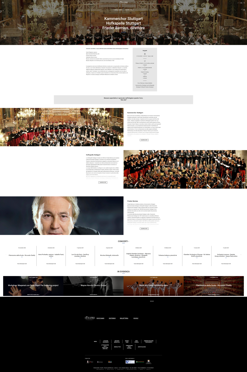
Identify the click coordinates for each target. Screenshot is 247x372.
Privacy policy (110, 369)
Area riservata (100, 369)
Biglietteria (124, 318)
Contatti (148, 369)
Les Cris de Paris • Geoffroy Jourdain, (80, 255)
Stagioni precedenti (106, 341)
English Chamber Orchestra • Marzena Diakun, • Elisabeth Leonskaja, (138, 255)
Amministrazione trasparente (148, 341)
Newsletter (117, 347)
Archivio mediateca (117, 341)
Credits (141, 369)
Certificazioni (142, 347)
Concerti (145, 50)
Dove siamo (100, 318)
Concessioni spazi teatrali (129, 347)
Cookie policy (120, 369)
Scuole (135, 318)
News (95, 341)
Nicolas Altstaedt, (109, 255)
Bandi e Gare (127, 341)
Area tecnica (136, 341)
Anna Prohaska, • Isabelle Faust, (51, 255)
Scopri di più (37, 294)
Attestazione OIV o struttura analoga (105, 346)
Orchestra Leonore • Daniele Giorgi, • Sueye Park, (226, 255)
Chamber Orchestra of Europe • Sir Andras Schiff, (197, 255)
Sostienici (112, 318)
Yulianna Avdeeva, (167, 255)
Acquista (28, 294)
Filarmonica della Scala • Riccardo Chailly (22, 255)
